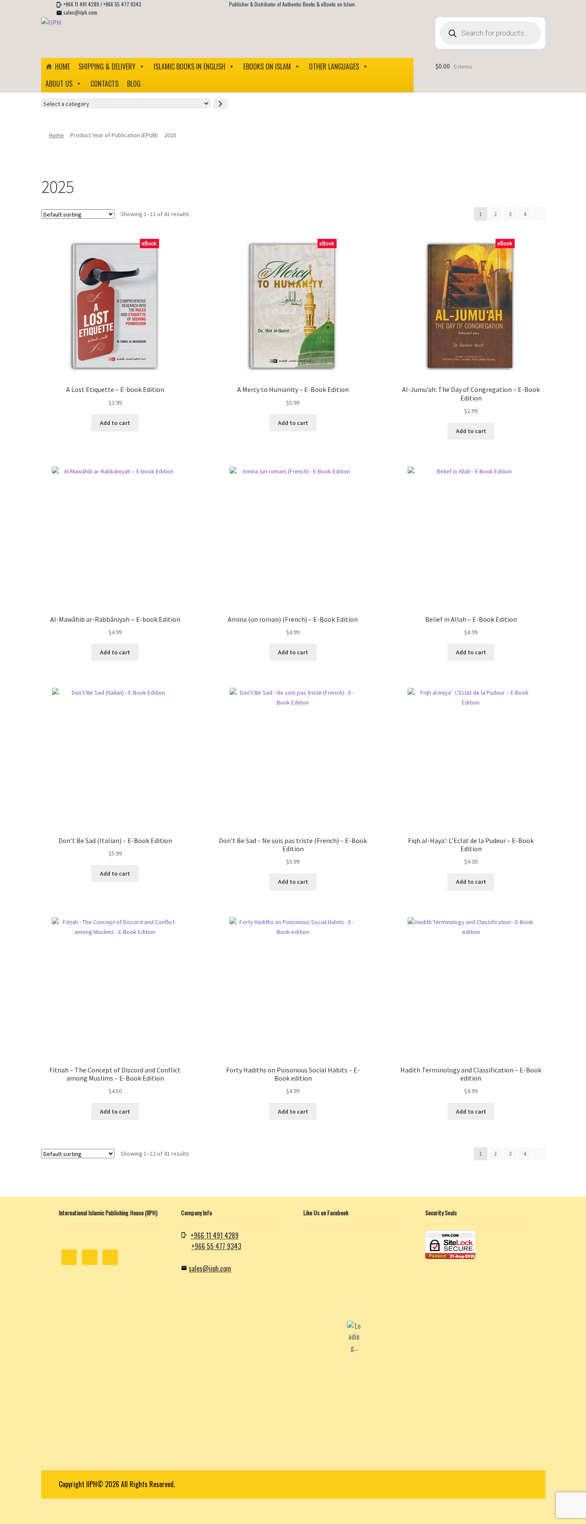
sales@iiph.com (80, 12)
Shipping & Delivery (107, 66)
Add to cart (115, 423)
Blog (134, 83)
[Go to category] (220, 104)
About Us (58, 83)
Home (62, 66)
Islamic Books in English (189, 66)
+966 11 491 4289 (81, 4)
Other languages (334, 66)
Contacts (104, 83)
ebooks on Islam (267, 66)
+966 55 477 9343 (122, 4)
